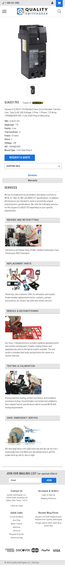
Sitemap (35, 563)
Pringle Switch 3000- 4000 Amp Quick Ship (48, 524)
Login (44, 495)
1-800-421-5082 (12, 3)
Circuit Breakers (16, 517)
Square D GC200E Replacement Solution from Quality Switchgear (48, 518)
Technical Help (16, 538)
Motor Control (16, 524)
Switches (16, 527)
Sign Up (52, 495)
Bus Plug (16, 520)
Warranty (32, 180)
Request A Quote (19, 157)
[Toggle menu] (4, 11)
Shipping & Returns (48, 498)
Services (32, 175)
